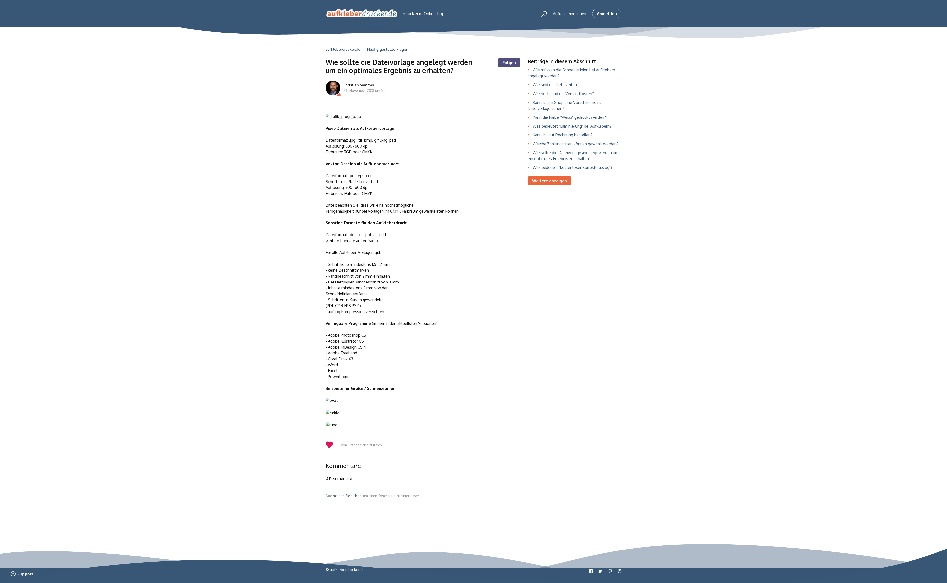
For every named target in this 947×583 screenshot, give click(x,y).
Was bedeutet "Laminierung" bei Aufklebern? (572, 126)
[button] (542, 13)
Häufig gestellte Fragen (387, 49)
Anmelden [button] (607, 13)
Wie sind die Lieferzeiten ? (556, 84)
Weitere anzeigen (549, 180)
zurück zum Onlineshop (423, 13)
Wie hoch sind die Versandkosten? (563, 93)
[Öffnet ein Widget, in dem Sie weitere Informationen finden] (22, 574)
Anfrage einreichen (569, 13)
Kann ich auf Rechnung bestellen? (562, 135)
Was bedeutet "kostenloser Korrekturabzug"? (572, 167)
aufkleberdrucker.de (343, 49)
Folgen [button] (509, 62)
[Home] (362, 13)
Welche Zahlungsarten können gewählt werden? (575, 143)
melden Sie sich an (347, 496)
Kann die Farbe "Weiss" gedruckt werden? (569, 117)
